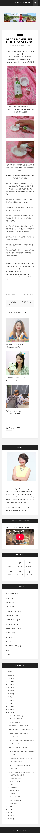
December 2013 (15, 716)
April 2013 (13, 794)
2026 (9, 672)
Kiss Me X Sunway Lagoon (18, 747)
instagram (29, 566)
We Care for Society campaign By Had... (13, 412)
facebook (10, 566)
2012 (9, 806)
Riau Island (10, 633)
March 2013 (13, 797)
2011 (9, 809)
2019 (9, 694)
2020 (9, 691)
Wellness (9, 655)
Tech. (7, 642)
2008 (9, 819)
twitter (20, 566)
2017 (9, 700)
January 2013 (14, 803)
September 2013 (15, 778)
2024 (9, 678)
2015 (9, 706)
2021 (9, 688)
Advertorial (10, 598)
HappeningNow (11, 620)
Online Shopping (12, 629)
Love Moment (10, 624)
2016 (9, 703)
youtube (29, 575)
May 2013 (13, 791)
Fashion (8, 607)
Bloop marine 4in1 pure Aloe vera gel (21, 729)
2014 (9, 709)
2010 (9, 813)
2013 (9, 713)
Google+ (10, 575)
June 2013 (13, 787)
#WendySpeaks (11, 594)
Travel (8, 650)
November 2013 (15, 719)
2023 (9, 681)
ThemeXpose (26, 830)
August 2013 (14, 781)
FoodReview (10, 616)
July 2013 (12, 784)
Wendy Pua (14, 46)
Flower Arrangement (14, 611)
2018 (9, 697)
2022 (9, 684)
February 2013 (14, 800)
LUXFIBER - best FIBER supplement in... (15, 378)
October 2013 (14, 722)
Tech (7, 637)
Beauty (20, 35)
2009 (9, 816)
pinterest (20, 575)
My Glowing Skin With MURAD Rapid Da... (14, 345)
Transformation (12, 646)
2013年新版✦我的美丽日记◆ (18, 725)
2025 (9, 675)
